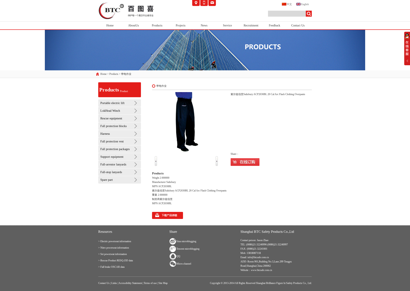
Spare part (106, 179)
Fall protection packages (115, 149)
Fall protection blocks (113, 126)
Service (227, 25)
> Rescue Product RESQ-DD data (115, 260)
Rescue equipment (111, 118)
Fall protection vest (112, 141)
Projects (180, 25)
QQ (178, 256)
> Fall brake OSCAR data (111, 266)
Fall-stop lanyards (111, 172)
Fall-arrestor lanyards (113, 164)
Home (110, 25)
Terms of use (150, 283)
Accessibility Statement (130, 283)
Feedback (274, 25)
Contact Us (298, 25)
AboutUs (133, 25)
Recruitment (251, 25)
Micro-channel (183, 263)
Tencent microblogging (187, 248)
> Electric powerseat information (114, 241)
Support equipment (111, 156)
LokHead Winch (110, 110)
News (204, 25)
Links (114, 283)
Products (157, 25)
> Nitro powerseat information (113, 247)
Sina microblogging (186, 241)
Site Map (163, 283)
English (305, 4)
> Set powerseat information (112, 254)
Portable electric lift (112, 103)
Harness (105, 133)
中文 (289, 4)
